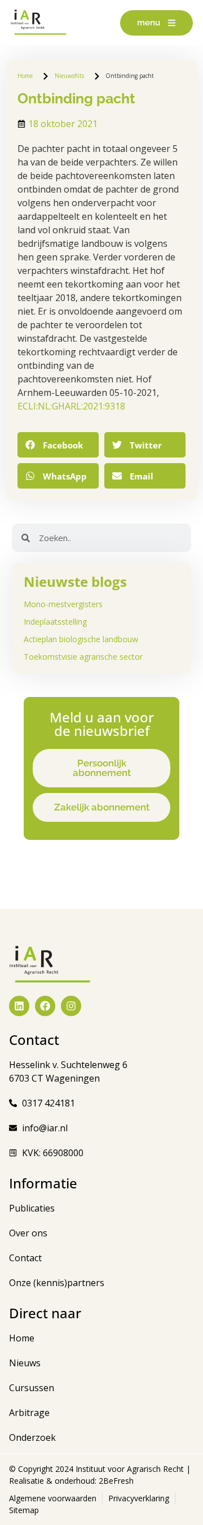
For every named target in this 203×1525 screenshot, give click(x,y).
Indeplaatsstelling (55, 621)
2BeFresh (115, 1480)
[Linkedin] (19, 1006)
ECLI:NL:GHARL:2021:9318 (71, 406)
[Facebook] (45, 1006)
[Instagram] (71, 1006)
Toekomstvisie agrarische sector (83, 656)
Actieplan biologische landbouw (81, 639)
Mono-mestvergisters (63, 604)
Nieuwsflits (69, 76)
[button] (58, 444)
